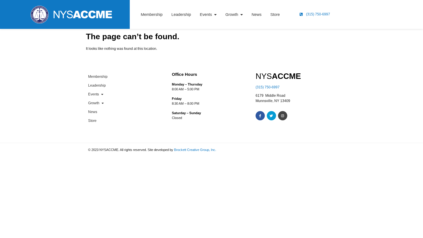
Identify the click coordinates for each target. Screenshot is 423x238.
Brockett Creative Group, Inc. (195, 150)
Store (275, 14)
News (257, 14)
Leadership (181, 14)
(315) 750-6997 (268, 87)
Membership (152, 14)
